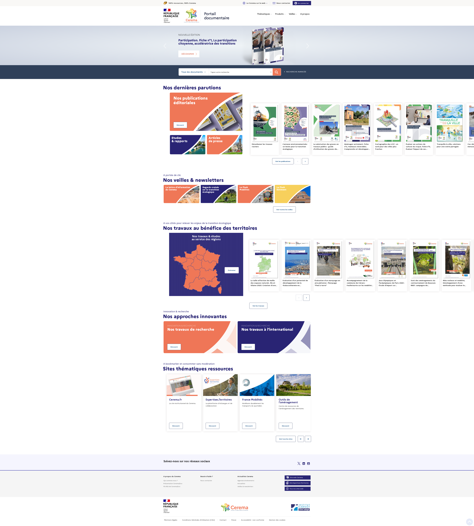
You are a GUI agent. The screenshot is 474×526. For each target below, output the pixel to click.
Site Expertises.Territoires (299, 483)
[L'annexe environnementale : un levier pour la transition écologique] (295, 129)
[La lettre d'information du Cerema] (181, 193)
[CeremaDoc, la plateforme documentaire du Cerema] (192, 15)
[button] (255, 3)
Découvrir (187, 57)
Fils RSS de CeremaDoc (171, 486)
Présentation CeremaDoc (172, 483)
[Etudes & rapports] (188, 144)
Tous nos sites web (296, 489)
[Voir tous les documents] (258, 306)
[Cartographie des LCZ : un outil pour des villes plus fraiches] (388, 129)
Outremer (232, 270)
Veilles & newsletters (245, 486)
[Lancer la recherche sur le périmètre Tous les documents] (277, 72)
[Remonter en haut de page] (469, 521)
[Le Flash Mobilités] (255, 193)
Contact (223, 520)
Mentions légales (170, 520)
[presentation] (305, 161)
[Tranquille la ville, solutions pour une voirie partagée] (449, 129)
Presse (233, 520)
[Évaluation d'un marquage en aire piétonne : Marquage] (328, 265)
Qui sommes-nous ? (170, 480)
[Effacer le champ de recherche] (271, 72)
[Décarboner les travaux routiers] (265, 129)
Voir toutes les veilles (284, 209)
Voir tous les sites (285, 439)
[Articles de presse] (225, 144)
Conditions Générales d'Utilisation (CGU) (198, 520)
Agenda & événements (245, 480)
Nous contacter (206, 480)
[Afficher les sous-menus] (266, 3)
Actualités (241, 483)
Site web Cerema (296, 477)
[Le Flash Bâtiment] (292, 193)
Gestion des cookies (277, 520)
